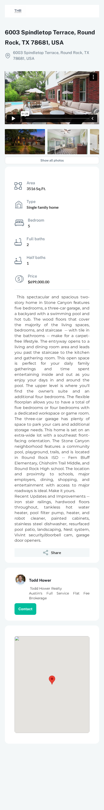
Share (56, 552)
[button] (52, 680)
